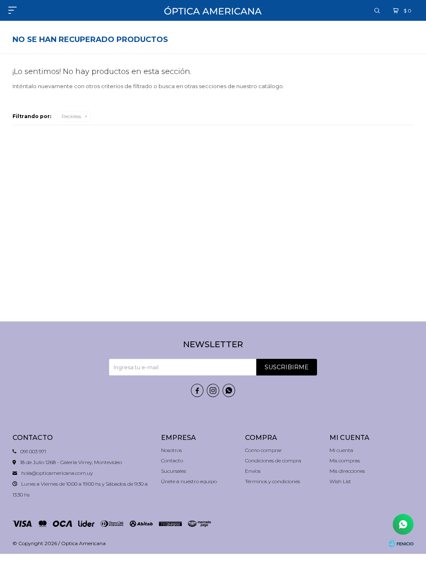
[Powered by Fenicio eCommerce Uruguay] (401, 543)
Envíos (252, 471)
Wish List (340, 481)
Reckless (71, 116)
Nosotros (171, 450)
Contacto (172, 460)
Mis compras (344, 460)
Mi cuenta (341, 450)
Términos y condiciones (272, 481)
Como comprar (263, 450)
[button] (377, 10)
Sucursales (173, 471)
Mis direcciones (347, 471)
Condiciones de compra (273, 460)
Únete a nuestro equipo (189, 481)
